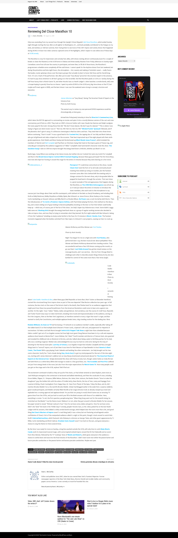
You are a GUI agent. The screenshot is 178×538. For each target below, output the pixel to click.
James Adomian (66, 98)
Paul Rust (75, 452)
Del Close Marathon (90, 42)
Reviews (67, 1)
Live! (80, 1)
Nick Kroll (67, 452)
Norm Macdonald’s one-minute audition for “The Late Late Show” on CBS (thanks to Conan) (70, 518)
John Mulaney (33, 452)
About (42, 1)
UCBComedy (34, 53)
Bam (70, 535)
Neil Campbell (49, 143)
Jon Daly (41, 452)
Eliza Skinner (70, 449)
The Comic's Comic (45, 535)
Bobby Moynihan (40, 449)
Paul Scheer (83, 452)
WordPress (62, 535)
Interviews (74, 1)
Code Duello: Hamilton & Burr (42, 299)
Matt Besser (49, 452)
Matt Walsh (58, 452)
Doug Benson (60, 449)
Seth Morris (92, 452)
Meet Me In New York (89, 20)
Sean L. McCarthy (37, 36)
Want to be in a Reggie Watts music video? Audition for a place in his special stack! (100, 503)
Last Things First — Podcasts (54, 1)
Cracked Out (50, 449)
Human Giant (79, 449)
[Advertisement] (132, 37)
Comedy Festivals (73, 20)
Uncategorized (33, 27)
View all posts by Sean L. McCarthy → (52, 486)
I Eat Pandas (97, 227)
